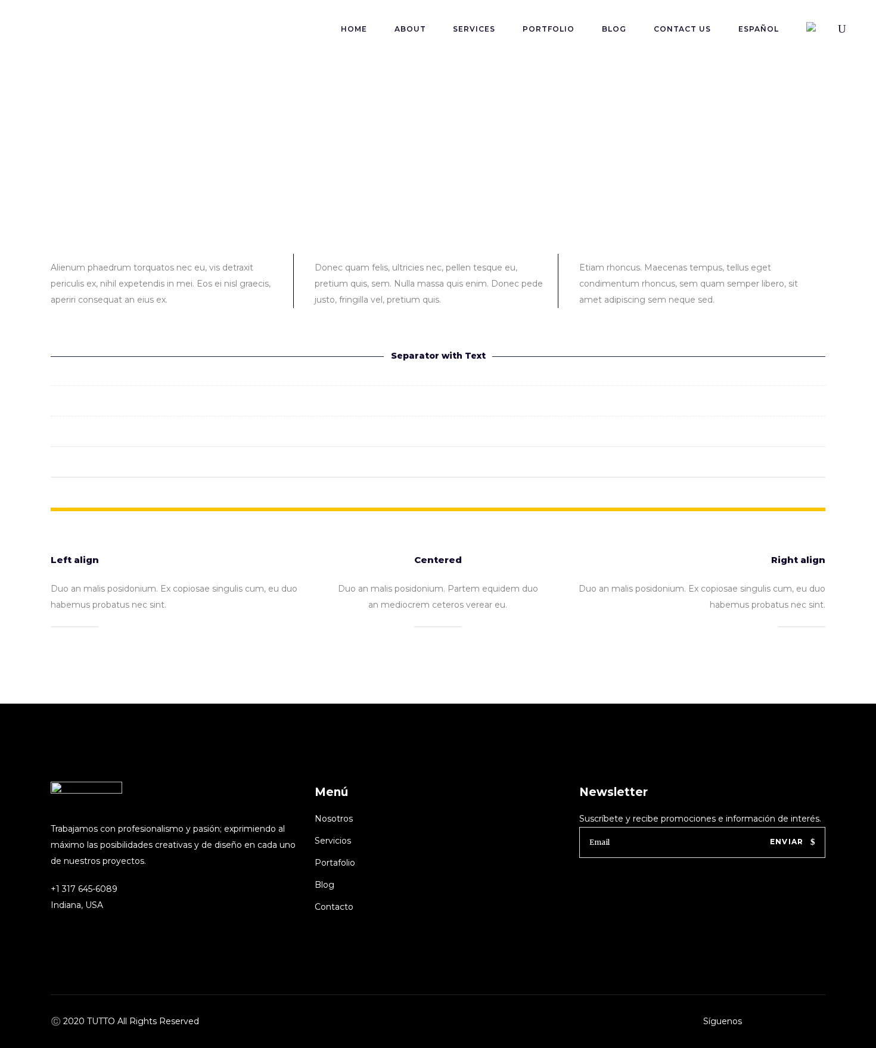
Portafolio (335, 862)
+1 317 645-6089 (84, 889)
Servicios (333, 840)
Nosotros (334, 818)
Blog (324, 884)
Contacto (334, 906)
